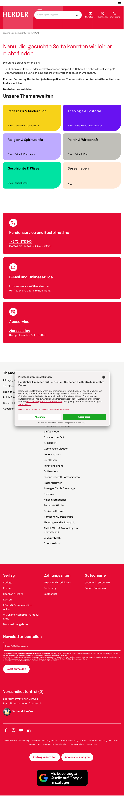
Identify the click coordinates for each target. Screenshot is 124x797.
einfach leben (52, 432)
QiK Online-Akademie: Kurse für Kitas (21, 617)
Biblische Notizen (54, 511)
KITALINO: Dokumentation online (17, 607)
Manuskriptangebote (15, 624)
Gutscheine (95, 576)
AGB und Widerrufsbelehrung (16, 741)
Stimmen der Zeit (54, 437)
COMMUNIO (50, 443)
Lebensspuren (52, 454)
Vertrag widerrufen (44, 757)
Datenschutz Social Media (54, 744)
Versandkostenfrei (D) (23, 692)
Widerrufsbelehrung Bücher (44, 741)
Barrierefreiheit (77, 744)
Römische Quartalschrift (58, 517)
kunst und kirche (54, 466)
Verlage (7, 582)
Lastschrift (50, 594)
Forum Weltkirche (54, 505)
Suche (39, 9)
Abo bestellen (19, 331)
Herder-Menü (121, 3)
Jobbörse (20, 126)
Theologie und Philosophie (59, 522)
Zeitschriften (33, 126)
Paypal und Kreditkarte (57, 582)
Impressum (92, 744)
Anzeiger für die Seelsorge (59, 488)
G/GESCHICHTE (52, 538)
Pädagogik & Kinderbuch (27, 111)
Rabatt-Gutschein (95, 588)
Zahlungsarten (57, 576)
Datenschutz (34, 744)
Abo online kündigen (77, 757)
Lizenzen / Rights (13, 594)
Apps (32, 155)
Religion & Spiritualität (25, 140)
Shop (10, 126)
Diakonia (49, 494)
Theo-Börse (81, 126)
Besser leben (78, 168)
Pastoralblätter (53, 483)
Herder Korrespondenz (57, 426)
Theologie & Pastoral (84, 111)
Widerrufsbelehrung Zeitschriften (104, 741)
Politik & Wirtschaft (83, 140)
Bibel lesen (50, 460)
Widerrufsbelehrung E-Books (73, 741)
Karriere (8, 600)
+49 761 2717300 (20, 241)
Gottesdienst (52, 471)
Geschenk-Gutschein (97, 582)
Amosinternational (55, 500)
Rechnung (50, 588)
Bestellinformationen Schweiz (20, 699)
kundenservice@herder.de (29, 286)
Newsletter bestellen (22, 637)
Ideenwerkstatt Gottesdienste (62, 477)
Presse (7, 588)
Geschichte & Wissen (24, 168)
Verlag (9, 576)
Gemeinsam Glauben (56, 449)
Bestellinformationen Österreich (22, 703)
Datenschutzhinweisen (49, 661)
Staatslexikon (52, 543)
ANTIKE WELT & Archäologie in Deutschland (61, 530)
